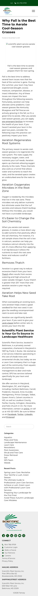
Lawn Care (9, 445)
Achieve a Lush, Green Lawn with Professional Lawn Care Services (17, 487)
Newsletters (9, 447)
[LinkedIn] (11, 535)
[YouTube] (19, 535)
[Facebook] (3, 535)
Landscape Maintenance (15, 442)
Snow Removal (11, 455)
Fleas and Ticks (11, 440)
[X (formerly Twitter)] (7, 535)
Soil (5, 458)
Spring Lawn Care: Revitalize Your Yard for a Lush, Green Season (17, 475)
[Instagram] (23, 535)
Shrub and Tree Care (13, 453)
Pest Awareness (11, 450)
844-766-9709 (22, 3)
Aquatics (8, 437)
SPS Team (8, 460)
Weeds (7, 463)
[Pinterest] (15, 535)
